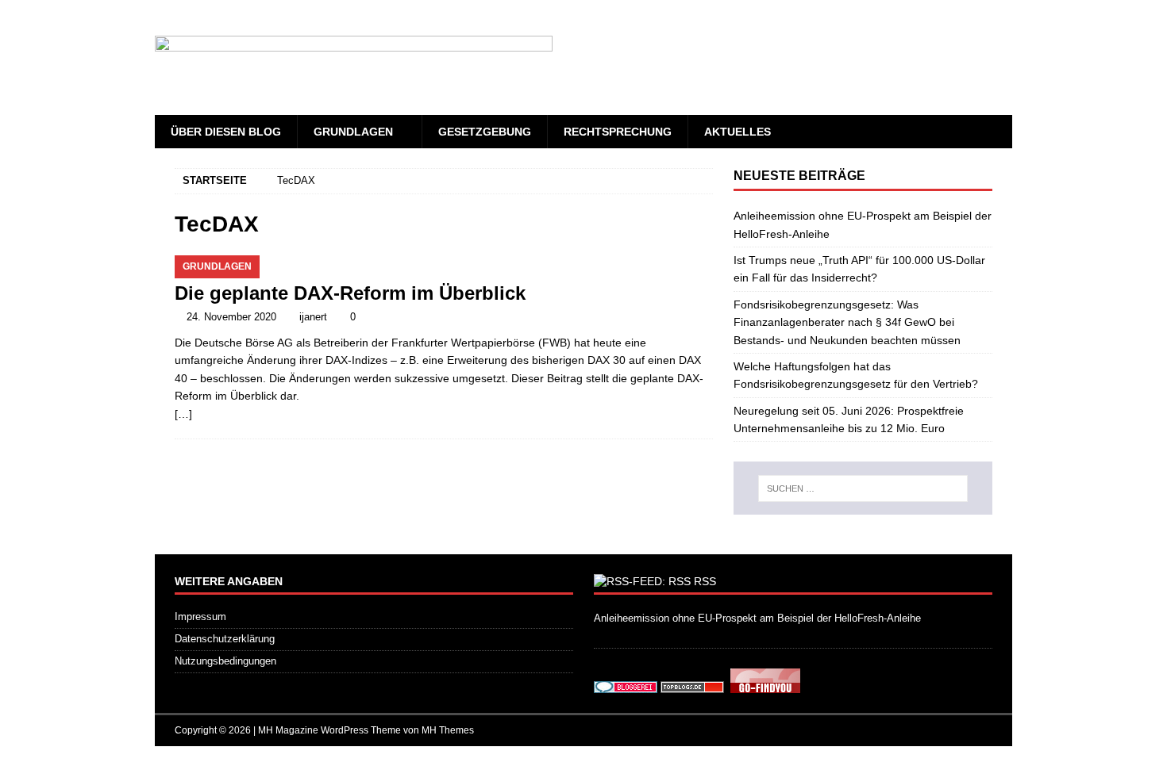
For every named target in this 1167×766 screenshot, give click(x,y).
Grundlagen (353, 131)
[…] (183, 414)
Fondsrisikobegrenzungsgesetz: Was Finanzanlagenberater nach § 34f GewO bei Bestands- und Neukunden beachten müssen (847, 322)
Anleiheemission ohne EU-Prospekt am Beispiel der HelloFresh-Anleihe (757, 618)
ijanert (313, 317)
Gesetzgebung (484, 131)
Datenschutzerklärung (225, 639)
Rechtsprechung (618, 131)
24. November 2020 (231, 317)
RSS (705, 581)
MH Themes (448, 730)
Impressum (200, 616)
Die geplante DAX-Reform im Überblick (350, 293)
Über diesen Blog (226, 131)
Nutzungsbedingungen (225, 661)
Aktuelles (737, 131)
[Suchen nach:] (863, 488)
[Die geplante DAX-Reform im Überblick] (444, 264)
